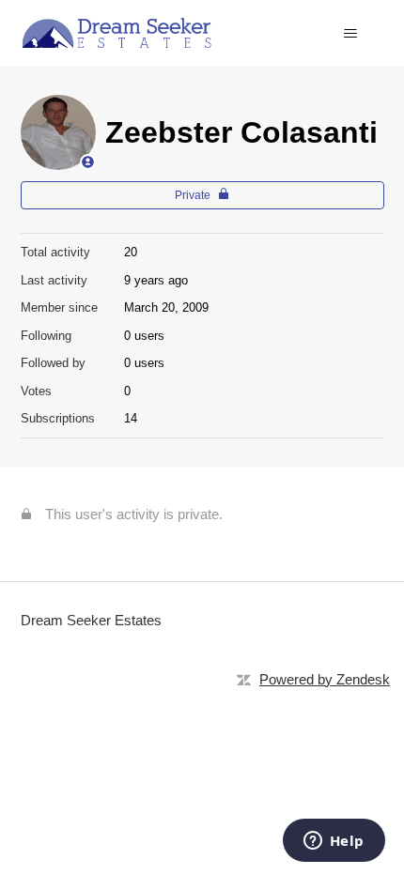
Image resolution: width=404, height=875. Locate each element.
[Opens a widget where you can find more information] (333, 842)
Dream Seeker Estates (91, 620)
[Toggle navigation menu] (351, 34)
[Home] (117, 33)
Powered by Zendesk (324, 679)
